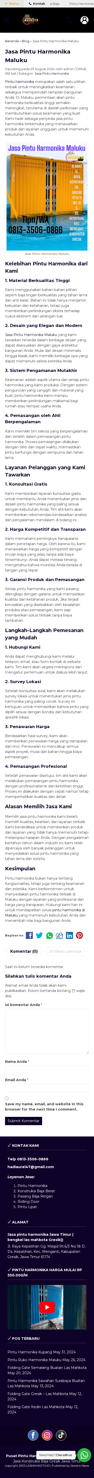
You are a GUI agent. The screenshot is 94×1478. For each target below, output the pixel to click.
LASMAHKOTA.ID (38, 1465)
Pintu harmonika (19, 81)
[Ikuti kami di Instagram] (47, 1439)
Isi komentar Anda (22, 1005)
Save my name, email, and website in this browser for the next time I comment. (44, 1107)
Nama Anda (16, 1061)
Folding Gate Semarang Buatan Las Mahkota (47, 1367)
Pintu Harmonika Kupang (30, 1352)
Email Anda (15, 1080)
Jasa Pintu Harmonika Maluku (31, 334)
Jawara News (79, 1465)
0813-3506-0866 (32, 1159)
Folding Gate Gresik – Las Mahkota (38, 1394)
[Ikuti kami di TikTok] (61, 1439)
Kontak (38, 4)
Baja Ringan (42, 1196)
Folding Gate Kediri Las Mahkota (36, 1407)
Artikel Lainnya (65, 951)
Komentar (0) (24, 951)
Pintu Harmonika (32, 1185)
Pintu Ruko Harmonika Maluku (34, 1360)
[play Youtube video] (47, 1307)
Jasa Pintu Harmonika (52, 73)
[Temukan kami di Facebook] (33, 1439)
